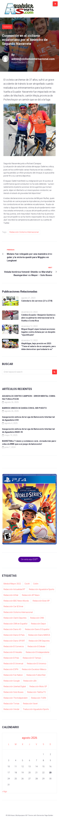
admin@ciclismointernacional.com (33, 59)
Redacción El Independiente (37, 652)
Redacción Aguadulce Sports (41, 589)
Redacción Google (12, 681)
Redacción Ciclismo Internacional (24, 232)
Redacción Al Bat (11, 595)
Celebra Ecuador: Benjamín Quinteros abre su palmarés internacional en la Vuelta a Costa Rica (38, 318)
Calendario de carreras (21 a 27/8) (36, 301)
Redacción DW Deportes (39, 641)
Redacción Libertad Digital (15, 686)
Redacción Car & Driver (13, 606)
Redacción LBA (29, 681)
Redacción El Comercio (14, 646)
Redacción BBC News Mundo (16, 601)
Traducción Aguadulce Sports (36, 709)
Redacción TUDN (38, 698)
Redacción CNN (37, 618)
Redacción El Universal (13, 663)
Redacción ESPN (11, 669)
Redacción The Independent (15, 698)
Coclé (27, 584)
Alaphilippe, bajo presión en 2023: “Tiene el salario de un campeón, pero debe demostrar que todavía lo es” (38, 346)
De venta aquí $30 (29, 559)
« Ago (4, 791)
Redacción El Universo (36, 663)
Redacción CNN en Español (15, 624)
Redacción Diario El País (14, 635)
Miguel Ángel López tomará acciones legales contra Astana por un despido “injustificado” (38, 332)
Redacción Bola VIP (41, 601)
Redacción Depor (38, 624)
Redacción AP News (31, 595)
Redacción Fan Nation (13, 675)
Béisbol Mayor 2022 (12, 584)
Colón (35, 584)
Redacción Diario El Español (37, 629)
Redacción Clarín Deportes (15, 618)
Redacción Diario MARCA (39, 635)
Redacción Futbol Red (35, 675)
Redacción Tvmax (11, 703)
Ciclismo (7, 27)
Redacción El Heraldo (13, 652)
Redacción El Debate (36, 646)
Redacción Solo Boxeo (13, 692)
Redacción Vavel (30, 703)
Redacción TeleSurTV (36, 692)
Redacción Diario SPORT (14, 641)
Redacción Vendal (11, 709)
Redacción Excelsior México (34, 669)
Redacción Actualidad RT (14, 589)
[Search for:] (26, 372)
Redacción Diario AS (12, 629)
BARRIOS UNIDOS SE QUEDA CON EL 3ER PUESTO (24, 408)
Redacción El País (11, 658)
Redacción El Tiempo (32, 658)
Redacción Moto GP (38, 686)
